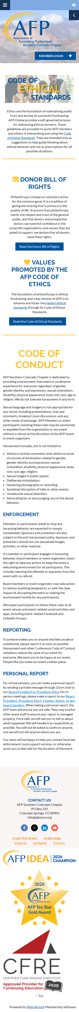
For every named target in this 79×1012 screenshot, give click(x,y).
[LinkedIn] (44, 827)
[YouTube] (54, 827)
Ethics (59, 843)
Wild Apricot (35, 1007)
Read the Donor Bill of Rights (39, 246)
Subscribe (52, 838)
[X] (34, 827)
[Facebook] (24, 827)
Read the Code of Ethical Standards (37, 321)
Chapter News (24, 838)
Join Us (20, 843)
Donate (40, 843)
